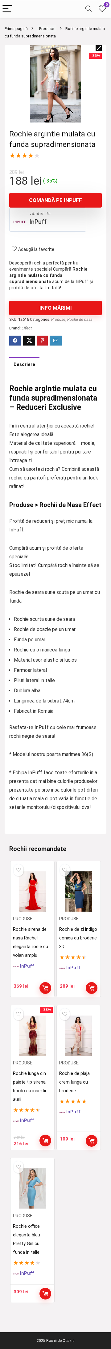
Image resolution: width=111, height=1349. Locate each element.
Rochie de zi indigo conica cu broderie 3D (78, 937)
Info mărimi (55, 308)
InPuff (38, 222)
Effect (27, 328)
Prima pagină (16, 28)
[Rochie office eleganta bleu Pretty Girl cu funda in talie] (32, 1188)
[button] (99, 48)
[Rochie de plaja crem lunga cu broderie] (78, 1036)
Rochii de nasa (79, 319)
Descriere (24, 364)
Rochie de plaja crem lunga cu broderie (74, 1082)
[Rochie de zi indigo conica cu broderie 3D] (78, 891)
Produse (46, 28)
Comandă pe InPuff (55, 200)
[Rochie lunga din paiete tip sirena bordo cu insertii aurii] (32, 1036)
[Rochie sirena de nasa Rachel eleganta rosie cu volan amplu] (32, 891)
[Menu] (7, 9)
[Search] (88, 9)
